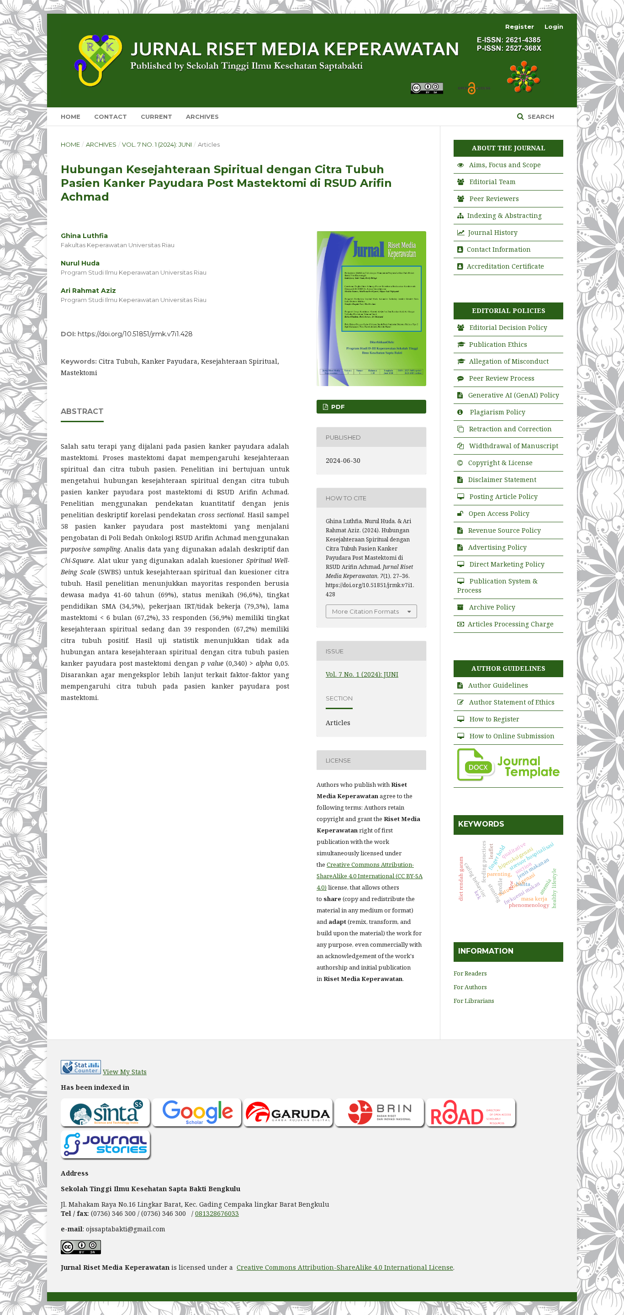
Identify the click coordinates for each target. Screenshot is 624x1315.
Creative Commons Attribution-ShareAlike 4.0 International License (345, 1267)
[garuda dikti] (289, 1125)
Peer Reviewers (494, 198)
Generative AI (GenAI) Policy (513, 395)
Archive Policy (492, 607)
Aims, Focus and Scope (505, 164)
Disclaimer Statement (502, 479)
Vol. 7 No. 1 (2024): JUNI (157, 144)
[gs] (197, 1125)
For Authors (470, 987)
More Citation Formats (365, 611)
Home (70, 116)
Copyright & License (500, 462)
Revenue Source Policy (504, 530)
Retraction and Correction (510, 428)
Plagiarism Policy (497, 412)
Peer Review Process (501, 378)
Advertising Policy (497, 547)
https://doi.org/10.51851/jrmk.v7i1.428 (135, 334)
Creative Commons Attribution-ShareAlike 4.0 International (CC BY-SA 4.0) (370, 875)
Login (554, 26)
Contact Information (499, 249)
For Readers (470, 973)
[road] (472, 1125)
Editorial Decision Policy (508, 327)
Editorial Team (493, 181)
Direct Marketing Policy (507, 564)
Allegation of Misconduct (509, 361)
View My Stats (125, 1071)
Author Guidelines (498, 685)
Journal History (493, 232)
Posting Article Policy (504, 496)
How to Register (494, 719)
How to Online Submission (512, 736)
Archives (202, 116)
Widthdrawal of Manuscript (513, 445)
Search (540, 116)
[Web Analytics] (81, 1071)
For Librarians (474, 1001)
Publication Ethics (498, 344)
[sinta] (106, 1125)
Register (519, 26)
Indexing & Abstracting (504, 215)
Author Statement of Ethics (512, 702)
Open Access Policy (499, 513)
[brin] (380, 1125)
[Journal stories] (106, 1157)
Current (156, 116)
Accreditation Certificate (505, 266)
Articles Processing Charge (511, 624)
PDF (337, 406)
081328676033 (217, 1213)
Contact (110, 116)
